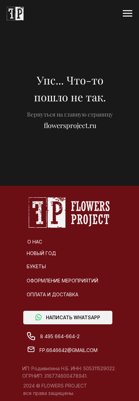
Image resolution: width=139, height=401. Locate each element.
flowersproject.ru (70, 125)
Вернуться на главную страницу (70, 114)
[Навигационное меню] (127, 13)
